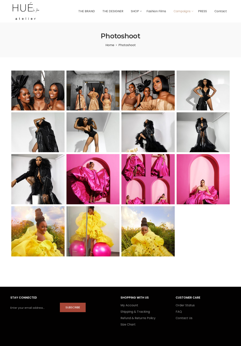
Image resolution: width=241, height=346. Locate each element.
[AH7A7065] (93, 132)
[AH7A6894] (38, 132)
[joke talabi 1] (93, 179)
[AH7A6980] (203, 90)
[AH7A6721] (148, 132)
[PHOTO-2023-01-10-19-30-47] (148, 231)
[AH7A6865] (203, 132)
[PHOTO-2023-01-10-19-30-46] (93, 231)
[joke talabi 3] (203, 179)
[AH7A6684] (38, 179)
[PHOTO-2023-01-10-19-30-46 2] (38, 231)
